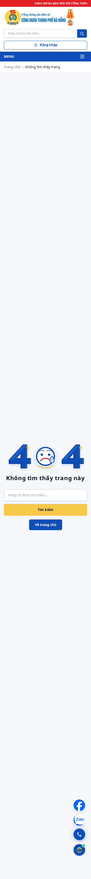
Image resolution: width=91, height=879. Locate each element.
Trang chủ (12, 67)
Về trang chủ (45, 524)
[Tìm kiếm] (82, 33)
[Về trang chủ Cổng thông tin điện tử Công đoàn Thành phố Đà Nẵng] (45, 17)
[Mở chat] (79, 850)
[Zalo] (79, 820)
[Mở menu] (82, 56)
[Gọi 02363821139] (79, 834)
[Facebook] (79, 805)
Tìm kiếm (45, 509)
